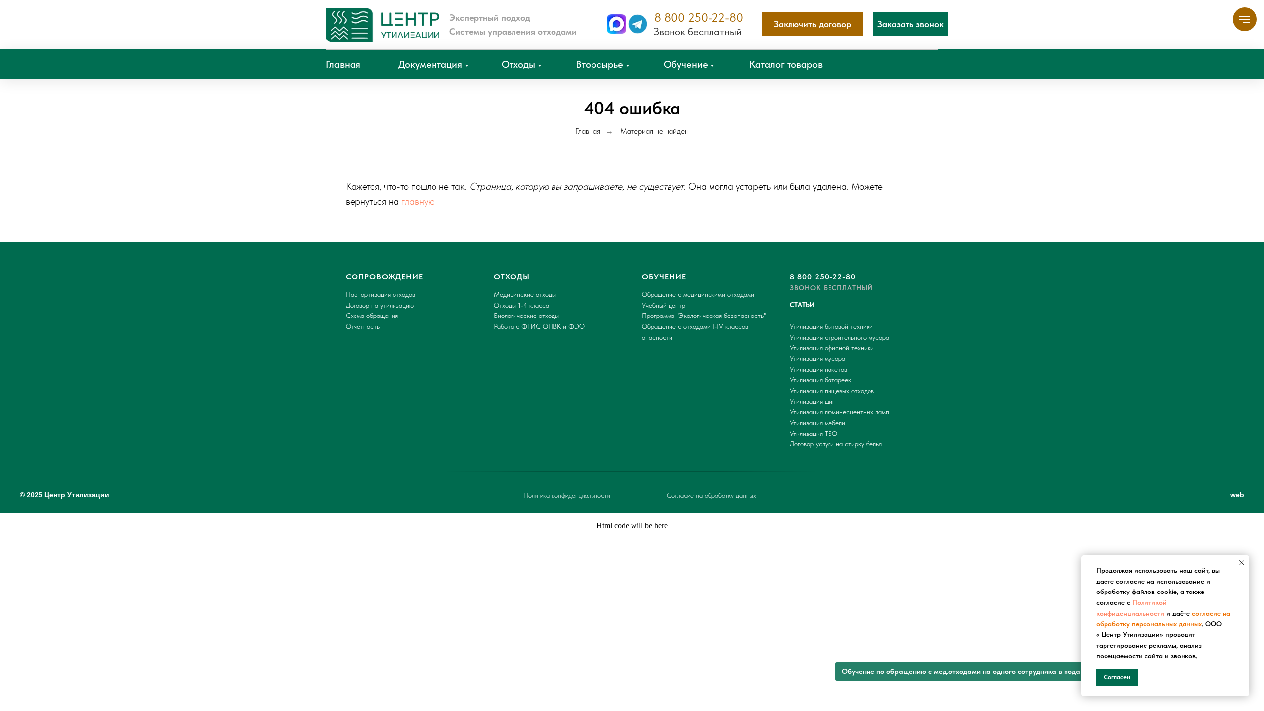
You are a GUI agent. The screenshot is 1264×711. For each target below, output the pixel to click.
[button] (910, 24)
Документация (430, 64)
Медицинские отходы (525, 294)
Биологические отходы (526, 315)
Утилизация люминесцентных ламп (839, 412)
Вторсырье (599, 64)
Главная (343, 64)
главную (417, 201)
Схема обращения (372, 315)
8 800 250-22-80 (698, 17)
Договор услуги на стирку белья (836, 444)
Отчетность (363, 326)
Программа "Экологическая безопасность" (704, 315)
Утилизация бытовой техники (831, 326)
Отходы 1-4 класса (521, 305)
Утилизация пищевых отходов (832, 391)
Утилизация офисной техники (832, 348)
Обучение (686, 64)
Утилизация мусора (817, 358)
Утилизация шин (813, 401)
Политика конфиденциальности (566, 495)
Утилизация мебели (817, 423)
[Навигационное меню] (1244, 19)
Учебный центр (663, 305)
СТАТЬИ (802, 305)
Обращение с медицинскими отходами (698, 294)
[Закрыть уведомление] (1242, 563)
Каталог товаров (786, 64)
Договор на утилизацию (380, 305)
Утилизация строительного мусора (839, 337)
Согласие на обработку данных (711, 495)
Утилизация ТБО (813, 433)
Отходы (518, 64)
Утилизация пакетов (818, 369)
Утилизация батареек (820, 380)
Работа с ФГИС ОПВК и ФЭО (539, 326)
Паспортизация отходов (380, 294)
